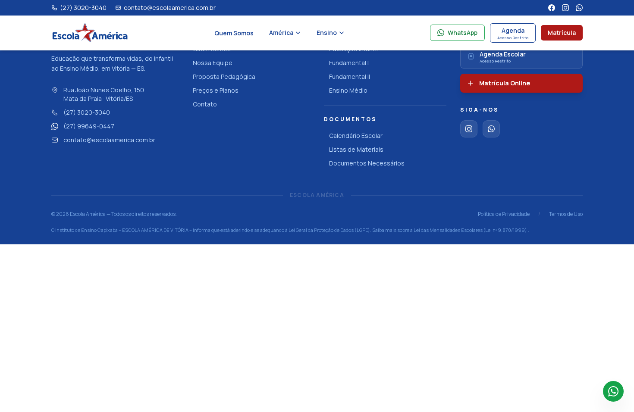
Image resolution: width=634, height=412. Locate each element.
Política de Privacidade (504, 214)
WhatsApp (462, 32)
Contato (205, 104)
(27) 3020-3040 (86, 112)
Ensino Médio (348, 90)
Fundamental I (349, 63)
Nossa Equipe (212, 63)
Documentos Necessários (367, 163)
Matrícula (562, 32)
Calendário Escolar (356, 135)
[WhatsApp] (579, 7)
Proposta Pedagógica (224, 76)
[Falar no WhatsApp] (613, 391)
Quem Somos (234, 33)
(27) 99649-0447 (88, 126)
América (281, 32)
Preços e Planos (216, 90)
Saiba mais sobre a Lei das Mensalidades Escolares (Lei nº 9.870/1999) (450, 230)
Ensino (327, 32)
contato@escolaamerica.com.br (109, 140)
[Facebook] (551, 7)
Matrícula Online (504, 83)
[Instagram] (565, 7)
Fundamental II (349, 76)
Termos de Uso (566, 214)
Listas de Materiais (356, 149)
